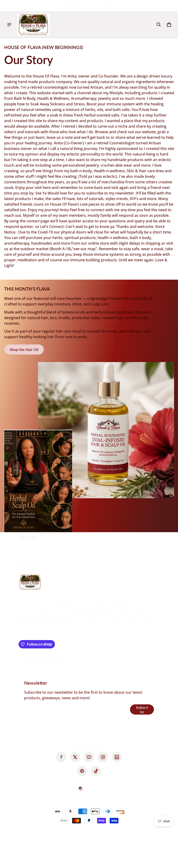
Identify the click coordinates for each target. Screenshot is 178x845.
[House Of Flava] (33, 24)
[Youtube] (89, 757)
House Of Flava (74, 831)
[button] (159, 24)
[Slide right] (171, 5)
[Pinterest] (82, 771)
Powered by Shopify (104, 831)
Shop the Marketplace (41, 660)
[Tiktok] (96, 771)
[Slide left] (6, 5)
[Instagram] (103, 757)
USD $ (89, 788)
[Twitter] (75, 757)
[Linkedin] (117, 757)
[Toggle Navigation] (9, 24)
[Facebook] (61, 757)
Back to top (28, 536)
